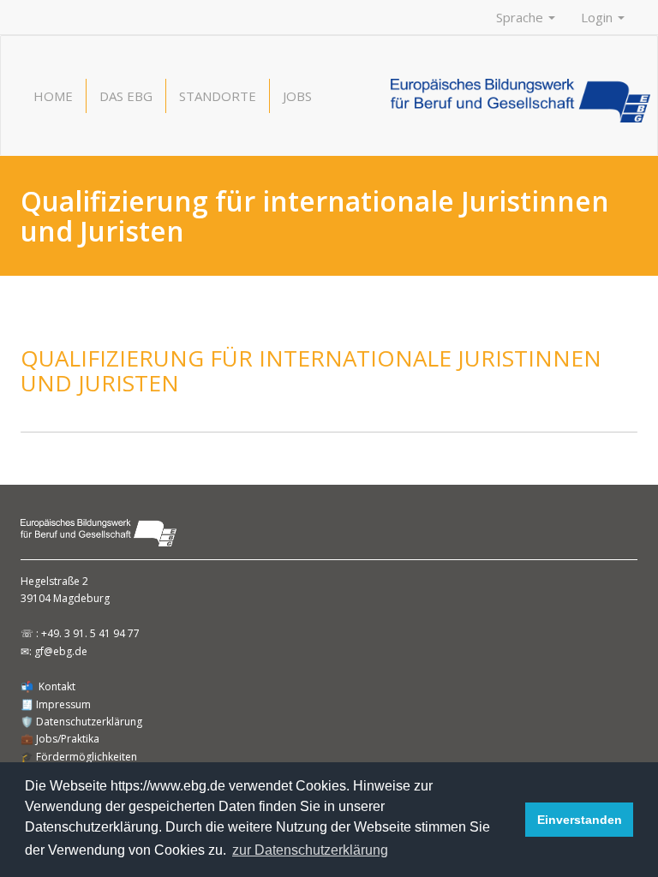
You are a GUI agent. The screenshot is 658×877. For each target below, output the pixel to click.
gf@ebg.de (60, 651)
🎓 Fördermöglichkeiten (79, 756)
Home (53, 95)
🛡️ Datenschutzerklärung (81, 721)
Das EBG (126, 95)
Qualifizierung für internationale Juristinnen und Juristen (311, 370)
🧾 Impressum (56, 704)
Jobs (297, 95)
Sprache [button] (521, 17)
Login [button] (598, 17)
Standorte (217, 95)
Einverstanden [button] (579, 819)
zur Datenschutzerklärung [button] (310, 850)
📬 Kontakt (48, 686)
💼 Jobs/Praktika (60, 738)
